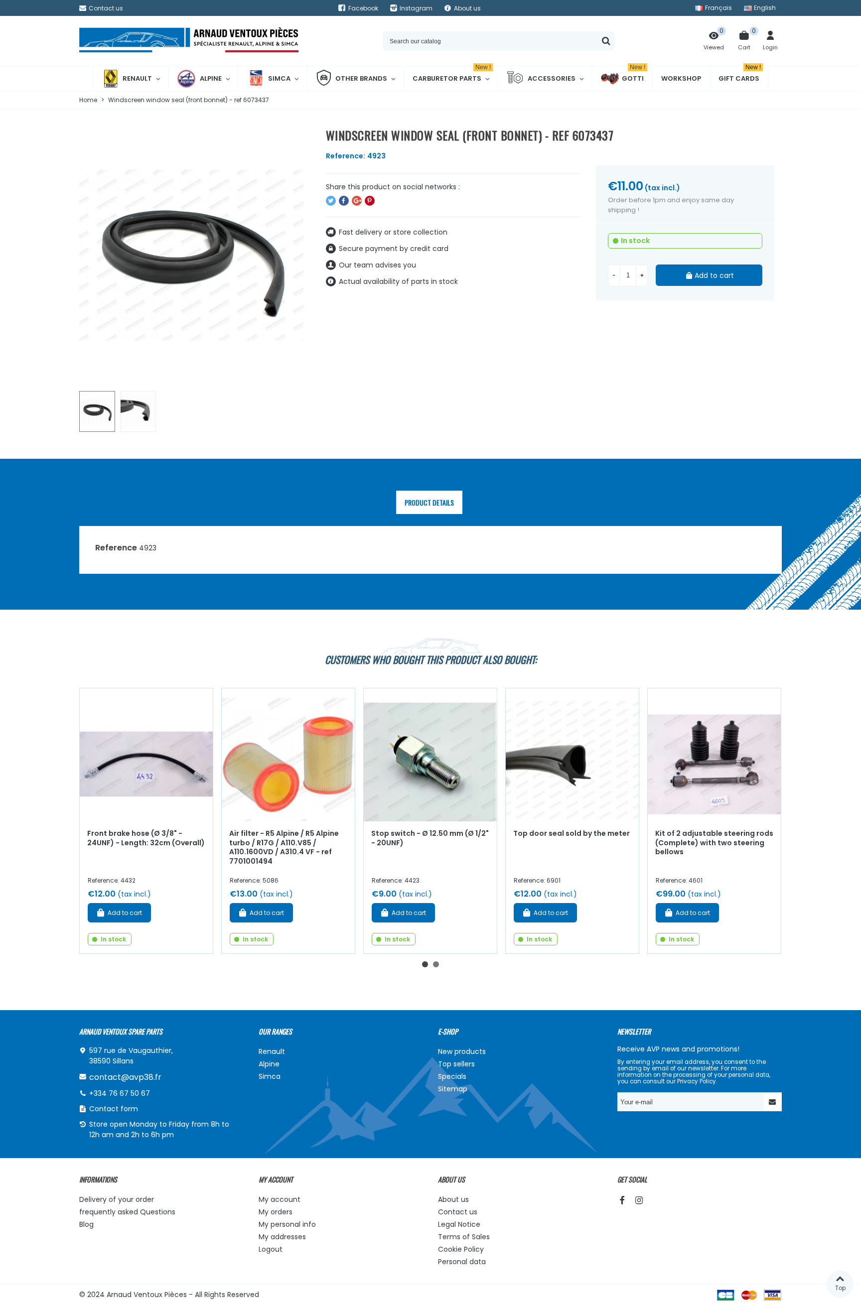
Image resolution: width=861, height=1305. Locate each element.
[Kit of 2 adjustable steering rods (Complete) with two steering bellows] (714, 754)
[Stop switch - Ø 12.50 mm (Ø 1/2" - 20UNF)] (430, 754)
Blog (86, 1224)
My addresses (282, 1237)
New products (462, 1051)
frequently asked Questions (127, 1212)
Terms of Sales (464, 1237)
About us (453, 1199)
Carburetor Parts (452, 74)
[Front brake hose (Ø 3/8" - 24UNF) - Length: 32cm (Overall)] (146, 754)
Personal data (462, 1262)
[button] (425, 964)
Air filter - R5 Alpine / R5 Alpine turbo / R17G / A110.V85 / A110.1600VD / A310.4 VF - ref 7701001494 (284, 847)
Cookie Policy (461, 1249)
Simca (279, 78)
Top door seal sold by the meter (571, 833)
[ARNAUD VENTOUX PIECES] (188, 41)
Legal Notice (459, 1224)
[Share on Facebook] (344, 201)
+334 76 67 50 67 (119, 1093)
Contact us (457, 1212)
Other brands (361, 78)
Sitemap (452, 1089)
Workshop (681, 78)
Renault (137, 78)
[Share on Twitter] (331, 201)
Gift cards (739, 74)
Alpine (211, 78)
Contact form (113, 1109)
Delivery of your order (116, 1199)
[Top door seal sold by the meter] (572, 754)
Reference (116, 547)
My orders (275, 1212)
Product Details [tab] (429, 502)
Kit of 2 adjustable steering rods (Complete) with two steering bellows (714, 842)
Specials (452, 1076)
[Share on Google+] (357, 201)
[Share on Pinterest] (370, 201)
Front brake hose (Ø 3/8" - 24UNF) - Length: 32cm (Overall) (146, 838)
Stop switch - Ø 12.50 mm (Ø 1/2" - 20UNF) (430, 838)
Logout (271, 1249)
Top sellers (456, 1064)
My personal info (287, 1224)
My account (279, 1199)
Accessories (551, 78)
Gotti (633, 74)
